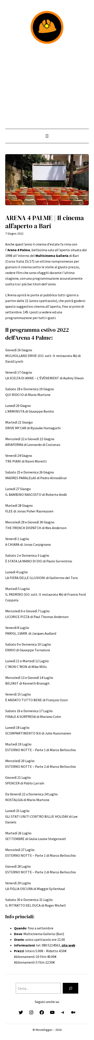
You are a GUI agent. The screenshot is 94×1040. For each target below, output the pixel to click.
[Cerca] (70, 988)
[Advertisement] (47, 86)
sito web (68, 945)
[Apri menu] (47, 136)
